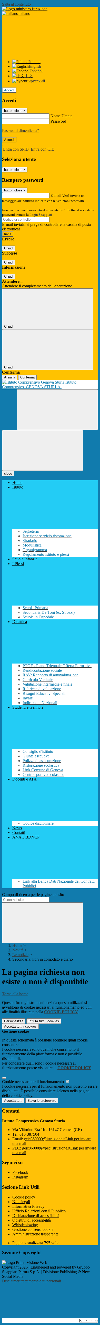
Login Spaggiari (40, 215)
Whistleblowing (25, 1225)
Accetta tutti (20, 1026)
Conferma (27, 377)
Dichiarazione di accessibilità (35, 1215)
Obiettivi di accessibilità (31, 1220)
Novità (17, 950)
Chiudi (8, 248)
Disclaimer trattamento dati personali (31, 1281)
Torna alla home (15, 994)
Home (17, 945)
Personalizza (13, 1021)
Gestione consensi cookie (32, 1229)
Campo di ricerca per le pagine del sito (33, 894)
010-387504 (29, 1134)
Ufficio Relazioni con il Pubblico (39, 1211)
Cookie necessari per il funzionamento (33, 1081)
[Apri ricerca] (57, 409)
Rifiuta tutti (43, 1021)
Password (58, 121)
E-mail (56, 195)
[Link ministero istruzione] (24, 9)
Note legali (21, 1202)
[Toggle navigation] (42, 450)
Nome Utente (61, 116)
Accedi (9, 90)
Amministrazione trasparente (35, 1234)
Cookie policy (23, 1197)
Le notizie (20, 954)
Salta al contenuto (16, 4)
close (8, 473)
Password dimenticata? (20, 130)
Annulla (9, 377)
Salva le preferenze (41, 1101)
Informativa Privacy (28, 1206)
